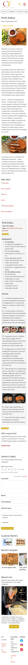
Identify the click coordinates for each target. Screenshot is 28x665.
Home (4, 11)
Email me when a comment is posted (12, 516)
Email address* (6, 502)
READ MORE (14, 626)
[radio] (2, 469)
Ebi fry (3, 200)
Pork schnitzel (5, 189)
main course (18, 228)
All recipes (3, 651)
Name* (3, 495)
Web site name (6, 508)
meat (11, 228)
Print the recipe (5, 428)
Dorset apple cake (9, 567)
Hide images (5, 234)
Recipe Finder (5, 446)
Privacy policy (3, 645)
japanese (5, 231)
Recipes (11, 11)
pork (7, 228)
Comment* (5, 479)
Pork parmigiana (6, 211)
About (13, 662)
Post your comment (7, 528)
